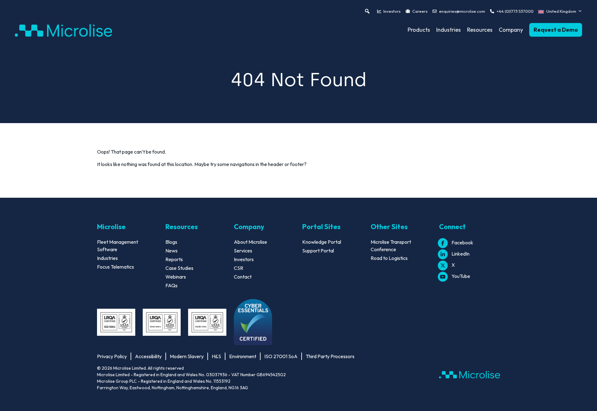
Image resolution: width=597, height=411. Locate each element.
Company (511, 29)
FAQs (171, 285)
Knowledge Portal (321, 242)
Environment (242, 356)
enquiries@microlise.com (462, 11)
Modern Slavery (187, 356)
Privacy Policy (112, 356)
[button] (367, 11)
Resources (480, 29)
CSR (238, 268)
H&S (216, 356)
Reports (174, 259)
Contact (243, 277)
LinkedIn (460, 254)
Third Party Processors (330, 356)
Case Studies (179, 268)
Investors (391, 11)
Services (243, 250)
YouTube (460, 276)
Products (419, 29)
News (171, 250)
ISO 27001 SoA (281, 356)
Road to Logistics (389, 258)
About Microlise (250, 242)
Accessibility (148, 356)
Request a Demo (556, 29)
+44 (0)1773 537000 (515, 11)
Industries (448, 29)
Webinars (175, 277)
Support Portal (318, 250)
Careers (419, 11)
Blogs (171, 242)
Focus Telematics (115, 267)
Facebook (462, 242)
